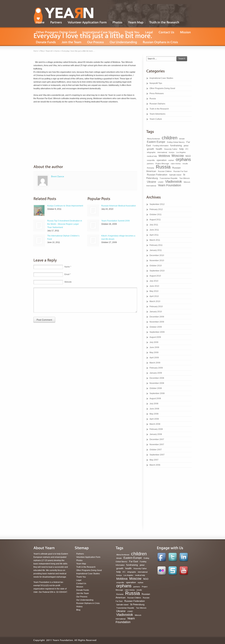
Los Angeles (181, 152)
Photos (79, 560)
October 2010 (156, 265)
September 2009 (157, 332)
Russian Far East (180, 171)
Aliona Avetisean (153, 139)
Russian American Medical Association (118, 206)
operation (162, 160)
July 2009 (154, 342)
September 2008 (157, 393)
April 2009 (154, 357)
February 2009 (156, 368)
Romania (150, 168)
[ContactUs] (166, 32)
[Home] (40, 22)
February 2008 (156, 429)
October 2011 (156, 214)
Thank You (81, 577)
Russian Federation (157, 174)
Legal (78, 580)
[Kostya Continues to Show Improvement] (39, 210)
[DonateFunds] (45, 42)
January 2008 (156, 434)
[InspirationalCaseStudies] (100, 32)
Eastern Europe (156, 141)
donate (182, 139)
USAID (160, 182)
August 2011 (155, 219)
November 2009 (157, 322)
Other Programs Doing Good (162, 88)
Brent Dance (57, 176)
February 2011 (156, 245)
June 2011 (154, 230)
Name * (67, 267)
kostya (171, 152)
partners (150, 164)
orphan (171, 160)
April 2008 (154, 419)
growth (150, 149)
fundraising (176, 145)
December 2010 (157, 255)
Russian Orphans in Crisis (88, 603)
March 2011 (155, 240)
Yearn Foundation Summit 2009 (115, 221)
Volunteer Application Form (88, 557)
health (159, 149)
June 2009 (154, 347)
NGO (188, 156)
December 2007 (157, 439)
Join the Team (82, 593)
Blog (78, 610)
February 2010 (156, 306)
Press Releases (157, 93)
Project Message (162, 164)
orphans (183, 159)
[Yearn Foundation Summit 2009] (93, 225)
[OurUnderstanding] (123, 42)
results (185, 164)
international (162, 152)
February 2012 (156, 209)
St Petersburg (137, 604)
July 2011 (154, 225)
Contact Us (81, 583)
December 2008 (157, 378)
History (79, 606)
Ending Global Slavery (176, 142)
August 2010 (155, 276)
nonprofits (151, 160)
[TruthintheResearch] (164, 22)
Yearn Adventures (157, 114)
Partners (80, 554)
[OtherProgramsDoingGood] (56, 32)
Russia (153, 98)
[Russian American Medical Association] (93, 210)
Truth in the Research (159, 109)
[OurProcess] (95, 42)
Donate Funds (82, 590)
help (181, 149)
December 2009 (157, 317)
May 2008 (154, 414)
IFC (186, 149)
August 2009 (155, 337)
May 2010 (154, 291)
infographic (151, 152)
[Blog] (55, 52)
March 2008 (155, 424)
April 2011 (154, 235)
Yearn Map (81, 564)
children (169, 137)
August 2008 (155, 398)
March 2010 (155, 301)
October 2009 (156, 327)
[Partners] (56, 22)
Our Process (81, 597)
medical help (152, 156)
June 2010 (154, 286)
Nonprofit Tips (156, 83)
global (186, 146)
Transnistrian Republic (169, 178)
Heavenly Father (170, 149)
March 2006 (155, 465)
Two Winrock (184, 178)
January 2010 (156, 311)
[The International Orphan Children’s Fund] (39, 240)
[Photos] (117, 22)
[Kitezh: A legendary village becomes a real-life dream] (93, 240)
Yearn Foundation (169, 185)
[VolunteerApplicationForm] (87, 22)
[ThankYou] (132, 32)
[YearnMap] (136, 22)
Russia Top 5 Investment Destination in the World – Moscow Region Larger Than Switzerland (64, 224)
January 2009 (156, 373)
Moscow (178, 155)
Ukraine (151, 181)
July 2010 (154, 281)
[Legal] (149, 32)
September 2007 (157, 455)
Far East (133, 561)
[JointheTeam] (71, 42)
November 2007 (157, 444)
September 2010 (157, 271)
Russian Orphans (157, 104)
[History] (41, 52)
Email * (67, 274)
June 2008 (154, 409)
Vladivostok (173, 181)
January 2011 (156, 250)
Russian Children (165, 171)
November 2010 (157, 260)
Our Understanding (84, 600)
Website (68, 282)
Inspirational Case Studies (161, 78)
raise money (176, 164)
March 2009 (155, 363)
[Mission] (185, 32)
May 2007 (154, 460)
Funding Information (161, 146)
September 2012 (157, 204)
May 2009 (154, 352)
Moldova (164, 155)
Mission (79, 587)
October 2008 (156, 388)
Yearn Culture (156, 119)
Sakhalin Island (175, 175)
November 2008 (157, 383)
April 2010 (154, 296)
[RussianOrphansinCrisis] (160, 42)
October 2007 (156, 449)
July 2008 (154, 403)
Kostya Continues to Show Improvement (65, 206)
